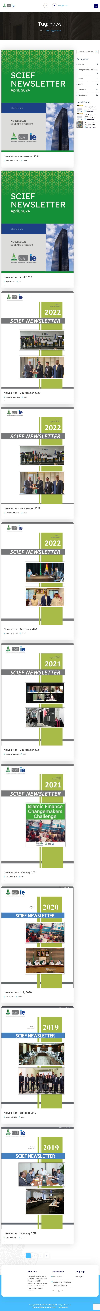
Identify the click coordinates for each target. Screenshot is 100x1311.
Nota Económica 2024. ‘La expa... (90, 116)
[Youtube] (62, 1290)
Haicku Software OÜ (48, 1305)
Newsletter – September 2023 (22, 393)
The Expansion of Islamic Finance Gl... (91, 108)
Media (80, 84)
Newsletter (82, 90)
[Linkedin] (59, 1290)
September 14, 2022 (13, 513)
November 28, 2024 (12, 161)
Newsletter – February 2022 (21, 629)
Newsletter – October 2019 (20, 1113)
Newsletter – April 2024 (18, 277)
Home (41, 31)
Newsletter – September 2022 (22, 508)
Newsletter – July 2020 (18, 992)
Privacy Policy (38, 1307)
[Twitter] (53, 1290)
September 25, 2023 (13, 397)
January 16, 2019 (11, 1238)
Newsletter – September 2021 (22, 750)
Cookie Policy (50, 1307)
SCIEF (25, 161)
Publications (82, 95)
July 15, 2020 (10, 997)
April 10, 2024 (10, 282)
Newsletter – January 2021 (20, 872)
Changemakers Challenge (87, 70)
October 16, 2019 (11, 1117)
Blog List (81, 64)
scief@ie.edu (62, 6)
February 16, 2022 (12, 633)
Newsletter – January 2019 (20, 1233)
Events (80, 79)
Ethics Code (63, 1307)
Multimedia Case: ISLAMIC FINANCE (90, 124)
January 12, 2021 (11, 877)
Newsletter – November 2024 (21, 156)
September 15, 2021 (12, 754)
